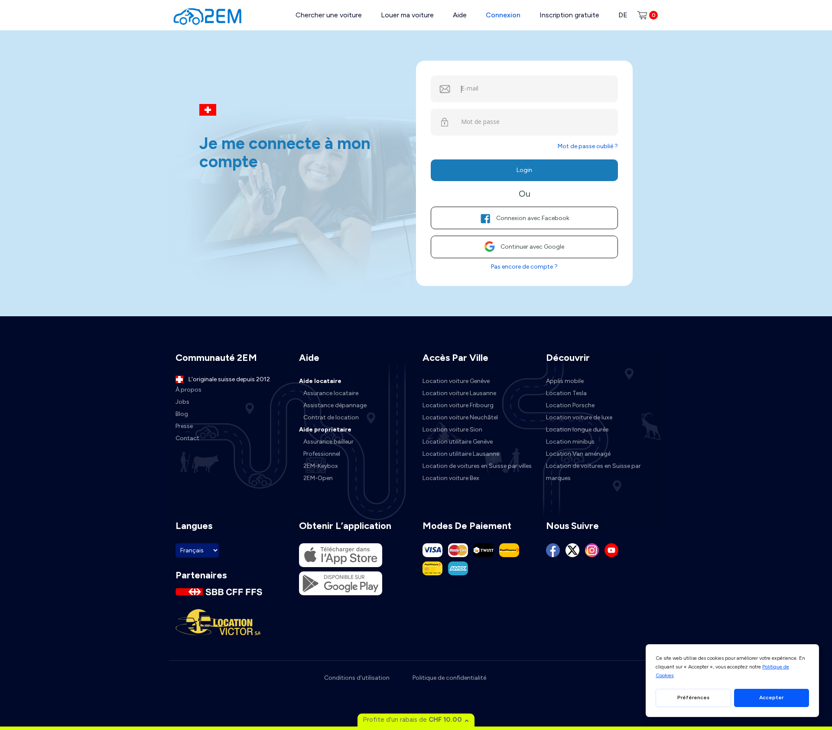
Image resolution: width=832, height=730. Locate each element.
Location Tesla (566, 393)
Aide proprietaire (325, 429)
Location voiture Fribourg (458, 405)
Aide (460, 15)
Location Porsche (570, 405)
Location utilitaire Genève (457, 441)
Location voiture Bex (450, 478)
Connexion (503, 15)
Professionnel (321, 453)
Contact (187, 438)
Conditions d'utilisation (357, 677)
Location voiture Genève (456, 381)
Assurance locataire (330, 393)
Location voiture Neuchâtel (460, 417)
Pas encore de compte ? (524, 266)
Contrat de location (331, 417)
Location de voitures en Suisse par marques (593, 472)
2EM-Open (318, 478)
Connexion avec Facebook (532, 218)
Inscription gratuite (569, 15)
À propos (189, 389)
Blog (182, 414)
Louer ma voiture (407, 15)
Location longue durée (577, 429)
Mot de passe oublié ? (588, 146)
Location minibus (570, 441)
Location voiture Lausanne (459, 393)
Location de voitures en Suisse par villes (477, 466)
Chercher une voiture (329, 15)
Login (524, 170)
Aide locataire (320, 381)
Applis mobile (565, 381)
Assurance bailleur (328, 441)
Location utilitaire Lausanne (460, 453)
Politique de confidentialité (449, 677)
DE (622, 15)
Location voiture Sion (452, 429)
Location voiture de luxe (579, 417)
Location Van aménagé (578, 453)
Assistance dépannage (335, 405)
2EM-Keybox (320, 466)
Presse (184, 426)
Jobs (182, 402)
